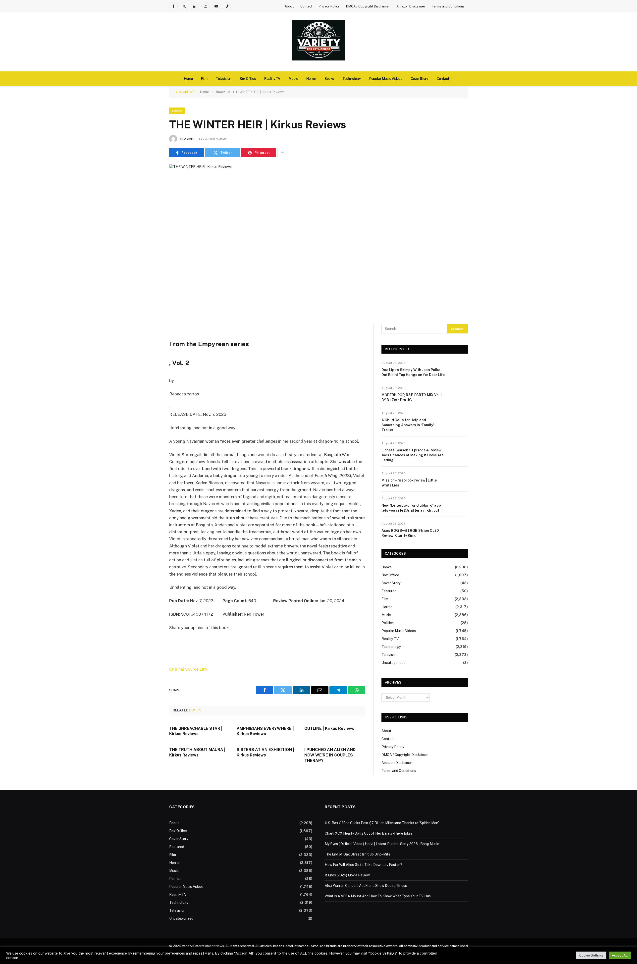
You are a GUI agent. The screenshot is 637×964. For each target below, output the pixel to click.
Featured (388, 591)
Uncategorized (393, 663)
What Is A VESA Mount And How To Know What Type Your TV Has (378, 896)
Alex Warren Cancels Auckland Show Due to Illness (366, 886)
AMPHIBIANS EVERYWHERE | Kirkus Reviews (265, 731)
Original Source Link (188, 669)
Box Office (248, 79)
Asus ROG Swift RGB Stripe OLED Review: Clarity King (410, 533)
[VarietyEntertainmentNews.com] (318, 41)
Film (204, 79)
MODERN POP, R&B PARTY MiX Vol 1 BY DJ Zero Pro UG (411, 397)
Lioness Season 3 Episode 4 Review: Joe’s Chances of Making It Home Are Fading (412, 455)
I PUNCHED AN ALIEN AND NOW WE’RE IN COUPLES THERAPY (330, 755)
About (289, 6)
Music (293, 79)
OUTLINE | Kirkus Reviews (329, 728)
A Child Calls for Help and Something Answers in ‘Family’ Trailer (407, 425)
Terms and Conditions (448, 6)
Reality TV (272, 79)
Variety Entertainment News (203, 946)
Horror (311, 79)
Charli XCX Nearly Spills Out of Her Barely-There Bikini (369, 833)
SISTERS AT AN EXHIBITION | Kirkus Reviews (265, 752)
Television (223, 79)
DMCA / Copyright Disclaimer (368, 6)
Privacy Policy (329, 6)
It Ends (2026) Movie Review (347, 875)
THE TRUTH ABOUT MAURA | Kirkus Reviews (197, 752)
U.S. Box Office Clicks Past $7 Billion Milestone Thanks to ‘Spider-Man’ (382, 823)
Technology (351, 79)
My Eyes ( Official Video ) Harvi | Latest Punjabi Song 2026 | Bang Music (382, 844)
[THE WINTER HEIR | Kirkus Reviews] (318, 239)
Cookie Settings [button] (591, 955)
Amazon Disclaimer (410, 6)
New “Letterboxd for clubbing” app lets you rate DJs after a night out (411, 507)
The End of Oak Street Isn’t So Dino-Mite (357, 854)
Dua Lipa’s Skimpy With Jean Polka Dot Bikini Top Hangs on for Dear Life (413, 372)
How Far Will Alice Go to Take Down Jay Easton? (363, 865)
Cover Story (419, 79)
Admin (189, 138)
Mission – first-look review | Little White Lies (409, 482)
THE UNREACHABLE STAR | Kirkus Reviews (195, 731)
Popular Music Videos (385, 79)
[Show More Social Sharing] (282, 152)
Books (329, 79)
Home (188, 79)
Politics (387, 623)
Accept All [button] (620, 955)
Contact (306, 6)
